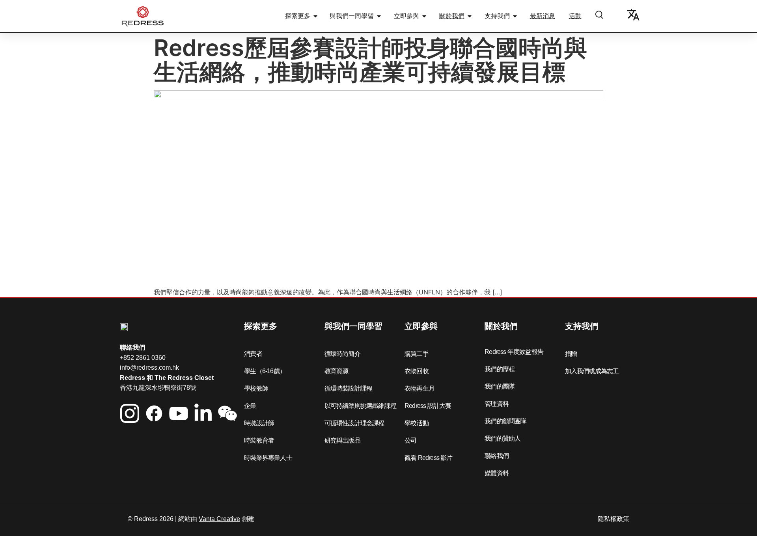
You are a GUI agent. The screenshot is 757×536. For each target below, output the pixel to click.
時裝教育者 (259, 440)
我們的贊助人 (502, 438)
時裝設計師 (259, 423)
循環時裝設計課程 (348, 388)
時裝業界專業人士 (268, 457)
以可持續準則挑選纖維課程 (360, 405)
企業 (250, 405)
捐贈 (571, 353)
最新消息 (542, 16)
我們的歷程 (500, 369)
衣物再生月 (419, 388)
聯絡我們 (497, 455)
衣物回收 (417, 371)
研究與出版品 (342, 440)
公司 (410, 440)
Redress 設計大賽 (428, 405)
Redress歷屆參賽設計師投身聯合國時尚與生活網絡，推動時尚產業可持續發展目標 (370, 60)
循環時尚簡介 (342, 353)
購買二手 (417, 353)
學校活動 (417, 423)
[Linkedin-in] (203, 413)
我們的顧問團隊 (505, 421)
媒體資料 (497, 473)
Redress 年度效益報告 (514, 351)
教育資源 (336, 371)
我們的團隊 (500, 386)
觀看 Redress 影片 (429, 457)
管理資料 (497, 403)
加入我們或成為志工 (592, 371)
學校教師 (256, 388)
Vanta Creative (219, 519)
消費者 (253, 353)
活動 (575, 16)
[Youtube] (178, 413)
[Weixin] (227, 413)
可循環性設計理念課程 (354, 423)
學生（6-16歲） (264, 371)
